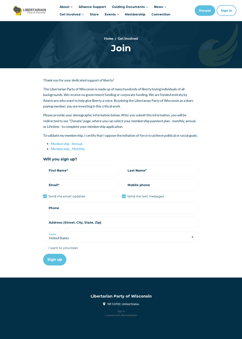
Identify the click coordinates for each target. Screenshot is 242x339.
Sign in (226, 10)
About (65, 7)
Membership (135, 14)
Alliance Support (92, 7)
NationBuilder (129, 315)
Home (108, 38)
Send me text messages (145, 196)
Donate (205, 10)
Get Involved (70, 14)
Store (94, 14)
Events (111, 14)
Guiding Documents (129, 7)
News (159, 7)
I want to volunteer (63, 248)
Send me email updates (66, 196)
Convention (160, 14)
